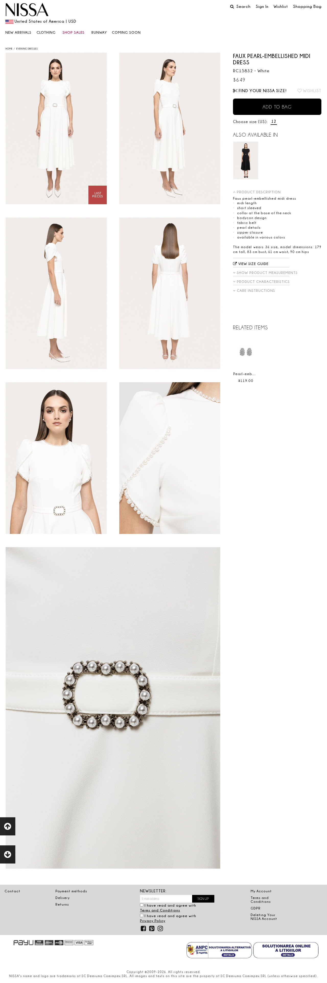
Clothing (46, 32)
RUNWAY (99, 32)
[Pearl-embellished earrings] (245, 352)
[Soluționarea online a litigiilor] (286, 951)
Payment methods (71, 891)
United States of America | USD (45, 21)
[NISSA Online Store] (27, 10)
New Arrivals (18, 32)
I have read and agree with (168, 907)
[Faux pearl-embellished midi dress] (56, 128)
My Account (261, 891)
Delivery (62, 898)
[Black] (245, 160)
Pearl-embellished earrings (258, 374)
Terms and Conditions (160, 910)
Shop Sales (74, 32)
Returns (62, 904)
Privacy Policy (152, 920)
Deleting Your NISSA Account (264, 916)
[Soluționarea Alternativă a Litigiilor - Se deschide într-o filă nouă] (219, 951)
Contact (12, 891)
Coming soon (126, 32)
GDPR (256, 908)
